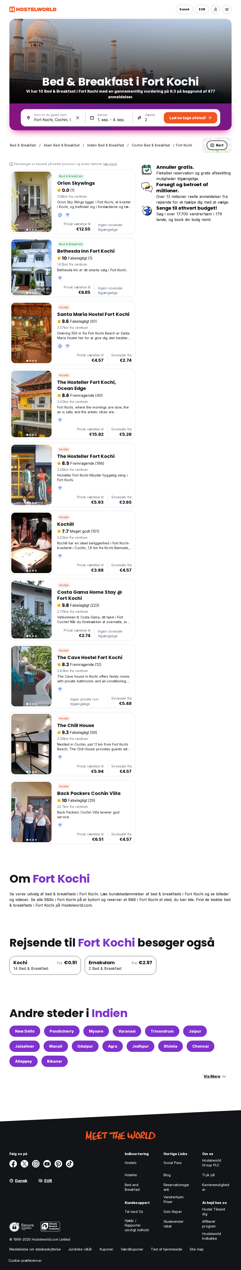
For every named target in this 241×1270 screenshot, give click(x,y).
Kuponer (106, 1249)
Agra (112, 1046)
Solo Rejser (173, 1212)
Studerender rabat (174, 1223)
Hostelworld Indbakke (211, 1236)
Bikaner (54, 1061)
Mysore (96, 1031)
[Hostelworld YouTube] (47, 1164)
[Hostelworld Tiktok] (69, 1164)
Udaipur (85, 1046)
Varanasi (127, 1031)
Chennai (200, 1046)
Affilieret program (209, 1223)
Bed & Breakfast (71, 176)
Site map (197, 1249)
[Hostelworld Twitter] (24, 1164)
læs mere (110, 164)
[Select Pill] (215, 9)
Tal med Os (134, 1212)
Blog (167, 1175)
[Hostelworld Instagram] (36, 1164)
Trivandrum (162, 1031)
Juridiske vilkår (80, 1249)
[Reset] (77, 117)
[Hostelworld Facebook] (13, 1164)
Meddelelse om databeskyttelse (35, 1249)
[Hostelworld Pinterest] (58, 1164)
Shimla (170, 1046)
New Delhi (25, 1031)
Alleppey (23, 1061)
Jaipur (195, 1031)
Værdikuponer (132, 1249)
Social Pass (173, 1163)
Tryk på (208, 1175)
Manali (55, 1046)
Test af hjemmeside (166, 1249)
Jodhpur (140, 1046)
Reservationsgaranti (176, 1187)
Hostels (131, 1163)
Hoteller (131, 1175)
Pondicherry (62, 1031)
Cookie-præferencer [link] (25, 1260)
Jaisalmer (24, 1046)
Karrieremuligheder (215, 1187)
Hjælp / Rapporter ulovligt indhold (137, 1225)
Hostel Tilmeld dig (213, 1211)
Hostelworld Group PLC (211, 1162)
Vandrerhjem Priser (174, 1199)
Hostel (63, 307)
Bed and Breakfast (132, 1187)
